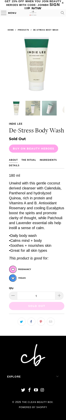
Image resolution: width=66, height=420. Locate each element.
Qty (11, 287)
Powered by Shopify (33, 407)
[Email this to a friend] (51, 322)
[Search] (62, 13)
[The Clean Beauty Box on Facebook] (29, 390)
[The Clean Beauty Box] (33, 13)
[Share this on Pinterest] (41, 322)
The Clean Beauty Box (37, 402)
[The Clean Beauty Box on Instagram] (42, 390)
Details (14, 165)
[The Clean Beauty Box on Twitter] (23, 390)
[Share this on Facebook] (31, 322)
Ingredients (48, 160)
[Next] (61, 68)
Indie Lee (16, 123)
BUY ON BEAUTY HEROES (33, 148)
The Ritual (28, 160)
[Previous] (12, 68)
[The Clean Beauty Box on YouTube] (36, 390)
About (13, 160)
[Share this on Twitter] (22, 322)
